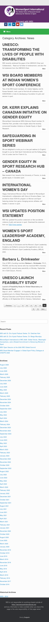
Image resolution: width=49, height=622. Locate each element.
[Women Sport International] (24, 11)
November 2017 (5, 581)
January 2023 (4, 456)
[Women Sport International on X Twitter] (9, 24)
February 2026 (5, 377)
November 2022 (5, 462)
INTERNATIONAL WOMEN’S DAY (16, 187)
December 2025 (5, 380)
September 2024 (5, 408)
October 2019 (4, 553)
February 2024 (5, 424)
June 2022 (3, 478)
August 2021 (4, 506)
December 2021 (5, 496)
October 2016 (4, 584)
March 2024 (4, 421)
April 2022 (3, 484)
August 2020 (4, 537)
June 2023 (3, 440)
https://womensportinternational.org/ (24, 604)
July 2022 (3, 474)
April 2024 (3, 418)
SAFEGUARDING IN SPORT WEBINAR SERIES (19, 140)
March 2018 (4, 575)
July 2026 (3, 368)
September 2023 (5, 434)
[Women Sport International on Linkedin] (13, 24)
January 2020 (4, 547)
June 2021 (3, 512)
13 (40, 305)
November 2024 (5, 402)
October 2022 (4, 465)
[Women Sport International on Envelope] (21, 24)
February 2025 (5, 396)
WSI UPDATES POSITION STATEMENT (23, 213)
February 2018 (5, 578)
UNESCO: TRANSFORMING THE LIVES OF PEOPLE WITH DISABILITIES (23, 51)
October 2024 (4, 405)
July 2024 (3, 412)
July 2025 (3, 383)
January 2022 (4, 493)
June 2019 (3, 556)
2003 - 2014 (4, 596)
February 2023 (5, 452)
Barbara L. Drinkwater (21, 259)
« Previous (8, 305)
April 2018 (3, 572)
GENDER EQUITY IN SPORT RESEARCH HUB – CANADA (23, 166)
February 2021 (5, 525)
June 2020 (3, 540)
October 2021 (4, 500)
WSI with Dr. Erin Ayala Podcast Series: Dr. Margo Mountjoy (21, 336)
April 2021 (3, 518)
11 (31, 305)
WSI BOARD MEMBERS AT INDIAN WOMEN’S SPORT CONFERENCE (22, 80)
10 (27, 305)
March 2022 (4, 487)
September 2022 (5, 468)
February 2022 (5, 490)
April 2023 (3, 446)
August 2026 (4, 365)
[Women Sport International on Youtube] (17, 24)
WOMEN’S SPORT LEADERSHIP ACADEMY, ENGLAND (23, 235)
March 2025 (4, 393)
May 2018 (3, 569)
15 (33, 309)
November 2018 (5, 562)
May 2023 (3, 443)
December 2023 (5, 427)
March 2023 (4, 449)
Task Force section (15, 224)
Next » (43, 309)
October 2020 (4, 534)
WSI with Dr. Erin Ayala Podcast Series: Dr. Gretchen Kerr (20, 333)
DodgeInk (27, 617)
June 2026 (3, 371)
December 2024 (5, 399)
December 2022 (5, 459)
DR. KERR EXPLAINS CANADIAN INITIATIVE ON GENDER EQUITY (24, 112)
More (43, 68)
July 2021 (3, 509)
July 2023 (3, 437)
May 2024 (3, 415)
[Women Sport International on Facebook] (5, 24)
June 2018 (3, 565)
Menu (8, 31)
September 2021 (5, 503)
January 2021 (4, 528)
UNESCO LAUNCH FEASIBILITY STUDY (19, 280)
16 (38, 309)
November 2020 (5, 531)
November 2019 (5, 550)
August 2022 (4, 471)
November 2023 (5, 431)
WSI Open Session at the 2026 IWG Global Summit (18, 347)
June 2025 (3, 387)
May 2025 (3, 390)
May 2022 (3, 481)
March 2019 (4, 559)
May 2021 (3, 515)
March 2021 (4, 521)
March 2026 (4, 374)
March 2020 (4, 543)
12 (35, 305)
